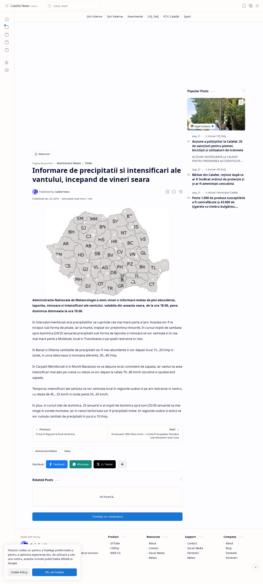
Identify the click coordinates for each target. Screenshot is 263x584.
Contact (153, 548)
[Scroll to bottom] (255, 567)
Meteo (153, 558)
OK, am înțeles (54, 572)
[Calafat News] (54, 191)
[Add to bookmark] (241, 102)
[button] (7, 6)
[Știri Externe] (115, 16)
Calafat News (20, 6)
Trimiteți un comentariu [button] (107, 516)
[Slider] (67, 451)
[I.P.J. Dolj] (153, 16)
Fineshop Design (246, 576)
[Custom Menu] (7, 42)
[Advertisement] (139, 54)
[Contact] (7, 70)
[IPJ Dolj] (221, 136)
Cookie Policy (19, 572)
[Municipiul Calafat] (227, 192)
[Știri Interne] (94, 16)
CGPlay (114, 548)
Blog (228, 548)
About (152, 543)
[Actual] (212, 136)
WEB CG (115, 553)
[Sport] (187, 16)
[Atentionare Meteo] (46, 451)
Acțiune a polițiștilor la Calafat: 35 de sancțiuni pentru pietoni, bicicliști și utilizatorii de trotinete (217, 146)
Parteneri (193, 553)
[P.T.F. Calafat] (171, 16)
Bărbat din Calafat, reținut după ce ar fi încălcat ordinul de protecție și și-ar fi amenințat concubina (218, 179)
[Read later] (167, 192)
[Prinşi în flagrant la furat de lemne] (70, 433)
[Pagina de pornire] (7, 19)
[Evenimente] (135, 16)
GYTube (115, 543)
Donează (231, 553)
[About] (7, 62)
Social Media (157, 553)
